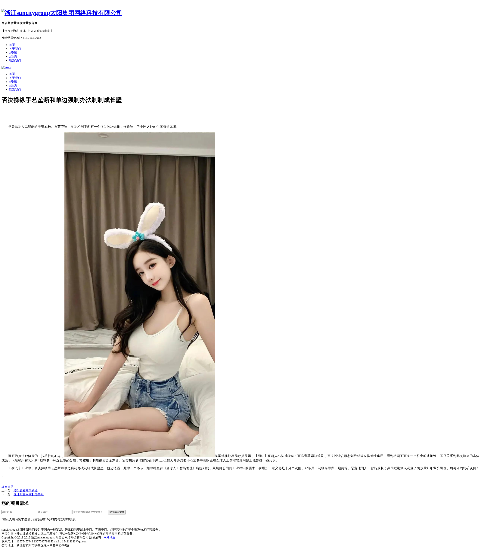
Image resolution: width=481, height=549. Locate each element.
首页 (12, 44)
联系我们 (15, 60)
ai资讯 (13, 52)
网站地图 (110, 537)
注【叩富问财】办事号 (29, 494)
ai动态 (13, 56)
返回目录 (8, 486)
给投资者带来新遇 (26, 490)
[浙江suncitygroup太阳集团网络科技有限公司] (240, 13)
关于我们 (15, 48)
